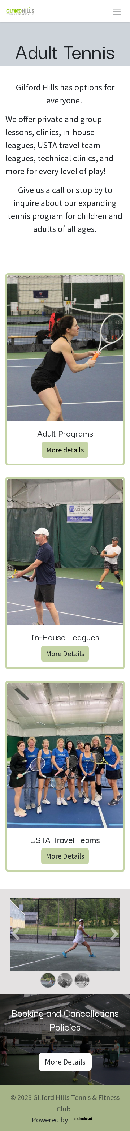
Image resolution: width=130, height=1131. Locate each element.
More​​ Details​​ (65, 653)
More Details (65, 855)
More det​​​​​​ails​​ (65, 449)
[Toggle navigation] (117, 11)
